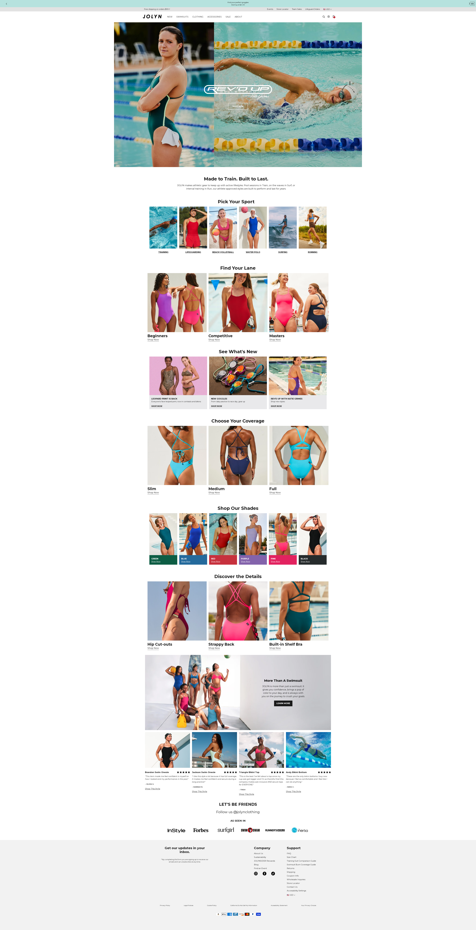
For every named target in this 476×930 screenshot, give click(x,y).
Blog (256, 864)
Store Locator (282, 9)
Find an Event (260, 868)
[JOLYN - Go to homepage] (152, 17)
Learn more (283, 703)
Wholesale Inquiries (296, 879)
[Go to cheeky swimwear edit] (177, 455)
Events (270, 9)
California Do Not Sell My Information (243, 905)
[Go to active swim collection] (298, 302)
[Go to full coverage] (298, 455)
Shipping (291, 872)
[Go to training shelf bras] (298, 611)
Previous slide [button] (6, 3)
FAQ (289, 853)
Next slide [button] (469, 3)
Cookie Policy (212, 905)
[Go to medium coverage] (238, 455)
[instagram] (256, 874)
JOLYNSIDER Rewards (264, 861)
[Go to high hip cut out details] (177, 611)
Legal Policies (188, 905)
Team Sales (297, 9)
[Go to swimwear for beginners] (177, 302)
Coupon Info (293, 876)
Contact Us (292, 887)
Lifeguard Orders (312, 9)
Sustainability (260, 857)
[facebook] (264, 874)
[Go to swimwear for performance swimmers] (238, 302)
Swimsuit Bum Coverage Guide (301, 864)
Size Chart (291, 857)
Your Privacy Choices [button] (308, 905)
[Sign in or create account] (328, 17)
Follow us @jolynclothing (238, 812)
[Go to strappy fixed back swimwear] (238, 611)
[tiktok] (273, 874)
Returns (290, 868)
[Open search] (323, 16)
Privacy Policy (165, 905)
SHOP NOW (238, 106)
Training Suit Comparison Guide (301, 861)
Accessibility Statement (279, 905)
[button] (333, 19)
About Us (258, 853)
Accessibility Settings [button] (296, 890)
